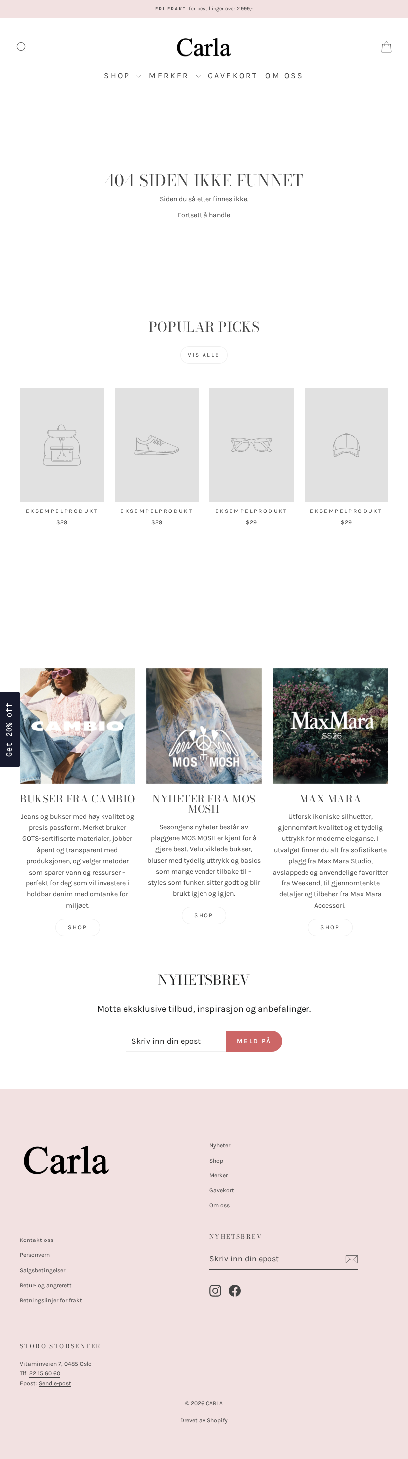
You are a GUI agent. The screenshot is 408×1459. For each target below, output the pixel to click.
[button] (10, 729)
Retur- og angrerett (46, 1285)
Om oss (284, 75)
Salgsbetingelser (42, 1270)
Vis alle (204, 354)
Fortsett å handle (204, 215)
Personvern (35, 1254)
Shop (119, 75)
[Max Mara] (330, 726)
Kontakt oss (36, 1240)
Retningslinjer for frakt (51, 1300)
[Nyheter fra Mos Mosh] (204, 726)
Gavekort (233, 75)
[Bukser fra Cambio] (77, 726)
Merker (171, 75)
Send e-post (55, 1383)
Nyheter (219, 1145)
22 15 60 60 (44, 1373)
